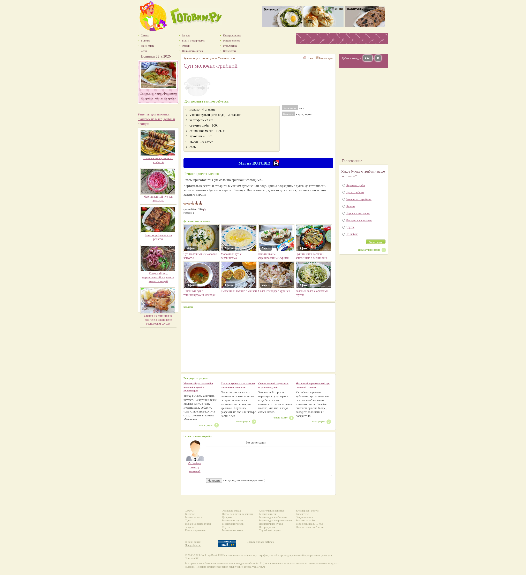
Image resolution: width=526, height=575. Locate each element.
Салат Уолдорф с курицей (274, 291)
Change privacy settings (260, 541)
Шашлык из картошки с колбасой (158, 160)
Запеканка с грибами (358, 199)
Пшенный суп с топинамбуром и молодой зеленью (199, 295)
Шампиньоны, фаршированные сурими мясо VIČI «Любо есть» (273, 258)
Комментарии (326, 58)
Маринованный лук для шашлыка (158, 198)
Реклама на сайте (305, 520)
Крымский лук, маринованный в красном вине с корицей (158, 277)
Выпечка (190, 513)
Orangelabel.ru (193, 545)
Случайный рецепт (270, 530)
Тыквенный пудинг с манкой (239, 291)
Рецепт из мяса (193, 517)
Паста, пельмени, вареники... (238, 513)
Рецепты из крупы (232, 520)
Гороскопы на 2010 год (309, 523)
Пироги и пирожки (358, 213)
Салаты (189, 510)
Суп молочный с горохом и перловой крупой (273, 385)
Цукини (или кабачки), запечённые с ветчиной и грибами (311, 258)
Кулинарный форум (307, 510)
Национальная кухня (271, 523)
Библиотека (302, 513)
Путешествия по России (310, 527)
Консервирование (195, 530)
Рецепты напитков (232, 530)
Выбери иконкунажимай (194, 467)
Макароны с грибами (359, 220)
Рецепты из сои (268, 513)
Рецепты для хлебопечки (273, 517)
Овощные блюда (231, 510)
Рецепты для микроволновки (275, 520)
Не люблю (352, 234)
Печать (310, 58)
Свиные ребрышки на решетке (158, 237)
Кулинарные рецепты (194, 58)
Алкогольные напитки (271, 510)
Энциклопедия (304, 517)
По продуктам (267, 527)
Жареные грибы (355, 185)
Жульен (350, 206)
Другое (350, 227)
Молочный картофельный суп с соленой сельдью (313, 385)
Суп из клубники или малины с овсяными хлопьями (238, 385)
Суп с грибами (355, 192)
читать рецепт (206, 424)
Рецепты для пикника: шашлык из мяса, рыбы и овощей (156, 119)
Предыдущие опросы (369, 249)
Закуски (189, 527)
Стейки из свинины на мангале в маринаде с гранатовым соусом (158, 319)
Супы (211, 58)
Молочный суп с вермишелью (231, 256)
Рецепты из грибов (232, 523)
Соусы (226, 527)
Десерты (227, 517)
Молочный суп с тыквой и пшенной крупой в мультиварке (198, 387)
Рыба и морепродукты (198, 523)
